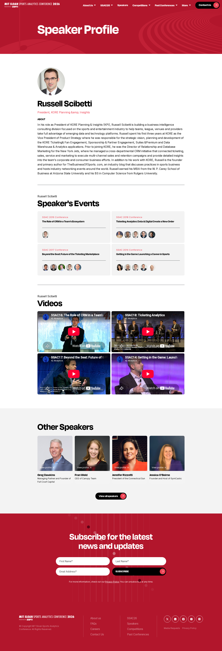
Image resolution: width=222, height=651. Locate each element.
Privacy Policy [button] (112, 582)
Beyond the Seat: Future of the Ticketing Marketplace (70, 254)
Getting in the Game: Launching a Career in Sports (143, 254)
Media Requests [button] (172, 628)
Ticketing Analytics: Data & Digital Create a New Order (145, 221)
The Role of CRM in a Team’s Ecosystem (63, 221)
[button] (32, 5)
